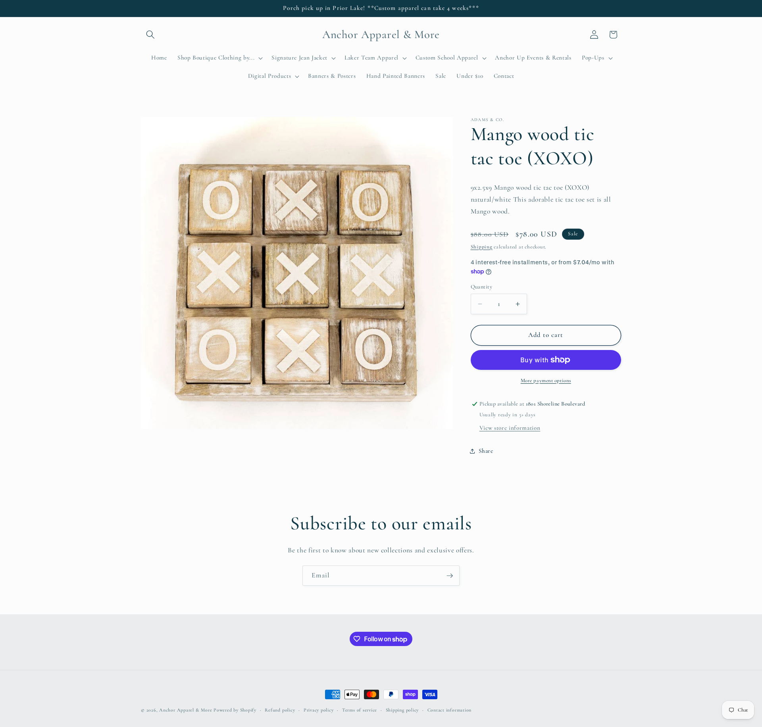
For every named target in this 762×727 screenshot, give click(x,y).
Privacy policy (319, 710)
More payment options (546, 380)
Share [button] (486, 450)
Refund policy (280, 710)
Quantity (482, 286)
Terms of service (359, 710)
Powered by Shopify (235, 710)
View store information (510, 427)
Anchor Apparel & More (185, 710)
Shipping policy (402, 710)
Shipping (482, 247)
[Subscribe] (449, 575)
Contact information (449, 710)
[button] (150, 34)
